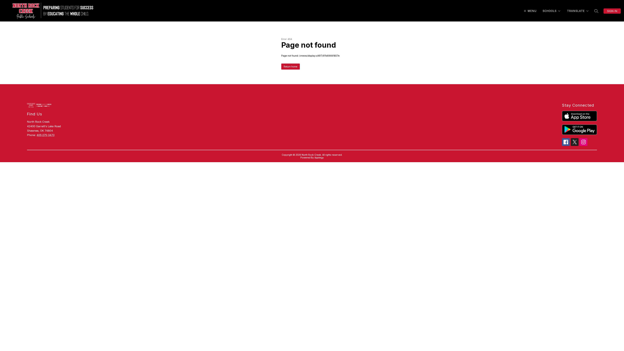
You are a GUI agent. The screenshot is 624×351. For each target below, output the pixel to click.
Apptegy (319, 157)
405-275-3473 (45, 135)
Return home (290, 66)
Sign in (612, 11)
